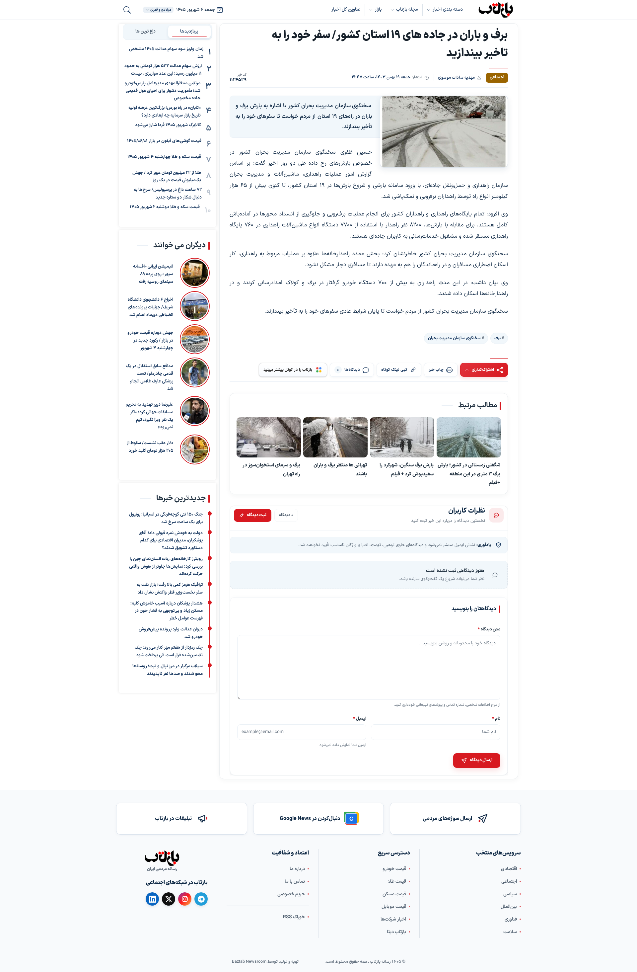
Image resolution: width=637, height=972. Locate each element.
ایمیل (360, 718)
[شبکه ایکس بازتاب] (168, 899)
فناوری (511, 919)
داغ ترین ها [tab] (145, 31)
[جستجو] (127, 10)
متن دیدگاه (489, 629)
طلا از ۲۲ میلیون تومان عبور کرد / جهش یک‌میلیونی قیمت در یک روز (166, 177)
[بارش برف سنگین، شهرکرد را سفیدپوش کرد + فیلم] (402, 437)
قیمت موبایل (394, 906)
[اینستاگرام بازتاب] (184, 899)
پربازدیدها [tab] (189, 31)
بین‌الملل (509, 906)
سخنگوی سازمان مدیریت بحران (454, 338)
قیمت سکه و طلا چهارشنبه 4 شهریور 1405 (164, 157)
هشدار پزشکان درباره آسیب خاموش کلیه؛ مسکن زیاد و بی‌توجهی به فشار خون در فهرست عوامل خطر (166, 611)
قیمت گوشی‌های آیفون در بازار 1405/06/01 (164, 141)
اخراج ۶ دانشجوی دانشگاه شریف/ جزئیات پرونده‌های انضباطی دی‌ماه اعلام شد (150, 307)
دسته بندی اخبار (448, 9)
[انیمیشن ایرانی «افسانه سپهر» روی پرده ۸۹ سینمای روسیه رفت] (195, 273)
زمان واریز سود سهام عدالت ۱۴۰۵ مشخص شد (166, 53)
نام (496, 718)
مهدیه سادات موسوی (456, 77)
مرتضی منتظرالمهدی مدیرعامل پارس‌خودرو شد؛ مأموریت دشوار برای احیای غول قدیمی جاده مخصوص (162, 91)
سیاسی (510, 894)
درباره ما (297, 868)
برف (497, 338)
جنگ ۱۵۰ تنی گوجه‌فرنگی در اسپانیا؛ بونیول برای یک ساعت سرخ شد (166, 518)
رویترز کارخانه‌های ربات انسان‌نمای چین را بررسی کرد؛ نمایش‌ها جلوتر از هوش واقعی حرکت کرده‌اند (166, 567)
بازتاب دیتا (396, 932)
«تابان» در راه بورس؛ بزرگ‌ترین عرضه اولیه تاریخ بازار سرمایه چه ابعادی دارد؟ (164, 112)
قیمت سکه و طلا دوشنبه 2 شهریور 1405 (165, 207)
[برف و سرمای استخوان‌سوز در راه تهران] (269, 437)
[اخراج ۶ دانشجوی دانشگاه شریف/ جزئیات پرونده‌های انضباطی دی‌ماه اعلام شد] (195, 306)
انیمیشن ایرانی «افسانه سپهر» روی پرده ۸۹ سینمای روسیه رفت (153, 274)
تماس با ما (295, 881)
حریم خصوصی (291, 894)
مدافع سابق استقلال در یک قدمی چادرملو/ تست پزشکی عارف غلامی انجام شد (149, 377)
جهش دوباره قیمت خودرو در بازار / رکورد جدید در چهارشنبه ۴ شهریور (150, 341)
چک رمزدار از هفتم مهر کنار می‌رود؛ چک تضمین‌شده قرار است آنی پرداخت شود (169, 651)
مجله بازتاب (407, 9)
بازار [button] (378, 9)
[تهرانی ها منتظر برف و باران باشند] (335, 437)
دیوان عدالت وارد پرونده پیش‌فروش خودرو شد (171, 633)
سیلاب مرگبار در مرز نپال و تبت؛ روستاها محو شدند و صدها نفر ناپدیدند (167, 670)
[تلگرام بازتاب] (201, 899)
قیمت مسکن (394, 894)
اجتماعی (509, 881)
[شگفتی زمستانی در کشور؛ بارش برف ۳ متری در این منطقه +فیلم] (469, 437)
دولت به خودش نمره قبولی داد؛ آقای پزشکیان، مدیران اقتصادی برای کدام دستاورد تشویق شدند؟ (171, 541)
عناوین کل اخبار (345, 9)
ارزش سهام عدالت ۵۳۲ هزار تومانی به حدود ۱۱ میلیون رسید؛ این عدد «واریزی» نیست (163, 70)
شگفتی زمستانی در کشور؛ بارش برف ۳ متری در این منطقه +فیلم (469, 473)
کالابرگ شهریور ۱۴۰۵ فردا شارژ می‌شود (168, 125)
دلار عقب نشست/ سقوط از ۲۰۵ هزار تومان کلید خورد (150, 447)
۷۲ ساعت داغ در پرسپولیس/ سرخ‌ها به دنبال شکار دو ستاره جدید (168, 194)
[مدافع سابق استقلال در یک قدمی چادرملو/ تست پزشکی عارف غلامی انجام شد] (195, 375)
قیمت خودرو (394, 868)
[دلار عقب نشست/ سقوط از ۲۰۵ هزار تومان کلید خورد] (195, 449)
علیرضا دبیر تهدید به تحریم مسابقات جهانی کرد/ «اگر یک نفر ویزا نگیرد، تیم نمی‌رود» (149, 416)
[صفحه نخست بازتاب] (162, 858)
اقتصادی (509, 868)
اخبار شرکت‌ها (393, 919)
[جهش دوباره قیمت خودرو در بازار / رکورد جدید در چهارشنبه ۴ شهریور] (195, 339)
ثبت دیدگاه (256, 515)
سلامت (510, 932)
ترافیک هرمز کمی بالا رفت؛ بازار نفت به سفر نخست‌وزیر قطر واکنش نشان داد (170, 589)
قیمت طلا (397, 881)
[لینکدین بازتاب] (152, 899)
